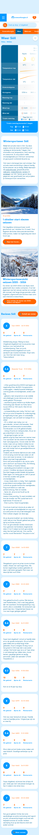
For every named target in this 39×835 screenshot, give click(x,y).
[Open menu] (3, 18)
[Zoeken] (22, 25)
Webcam (27, 31)
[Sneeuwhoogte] (19, 18)
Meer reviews (20, 832)
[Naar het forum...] (19, 200)
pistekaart (6, 174)
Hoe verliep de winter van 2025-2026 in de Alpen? (19, 301)
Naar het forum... (13, 242)
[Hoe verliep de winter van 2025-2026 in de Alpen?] (19, 263)
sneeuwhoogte (11, 170)
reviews (25, 172)
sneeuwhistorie (16, 172)
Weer (19, 31)
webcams (6, 172)
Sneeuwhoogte (8, 31)
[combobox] (22, 25)
